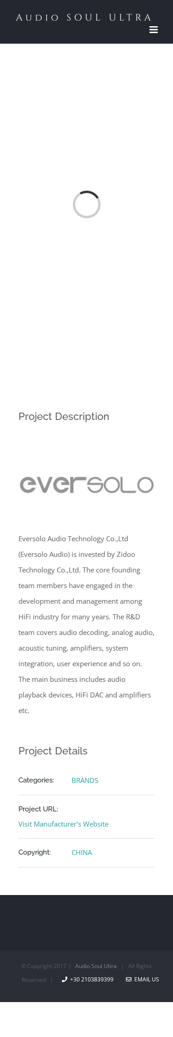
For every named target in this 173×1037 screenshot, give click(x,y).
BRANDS (85, 780)
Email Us (145, 979)
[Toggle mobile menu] (154, 29)
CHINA (82, 852)
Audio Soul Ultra (95, 966)
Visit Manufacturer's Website (63, 823)
